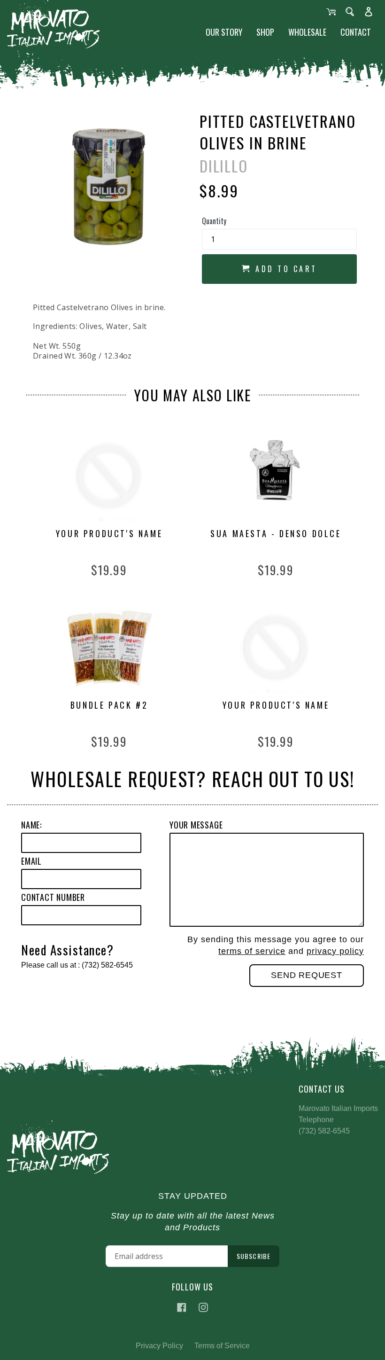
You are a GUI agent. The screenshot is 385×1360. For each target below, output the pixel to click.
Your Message (196, 825)
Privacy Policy (159, 1346)
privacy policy (335, 951)
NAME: (31, 825)
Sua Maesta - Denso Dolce (275, 533)
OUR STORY (224, 32)
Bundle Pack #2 (109, 705)
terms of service (251, 951)
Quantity (214, 221)
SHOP (265, 32)
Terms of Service (222, 1346)
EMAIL (31, 861)
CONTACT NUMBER (53, 897)
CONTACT (355, 32)
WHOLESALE (307, 32)
